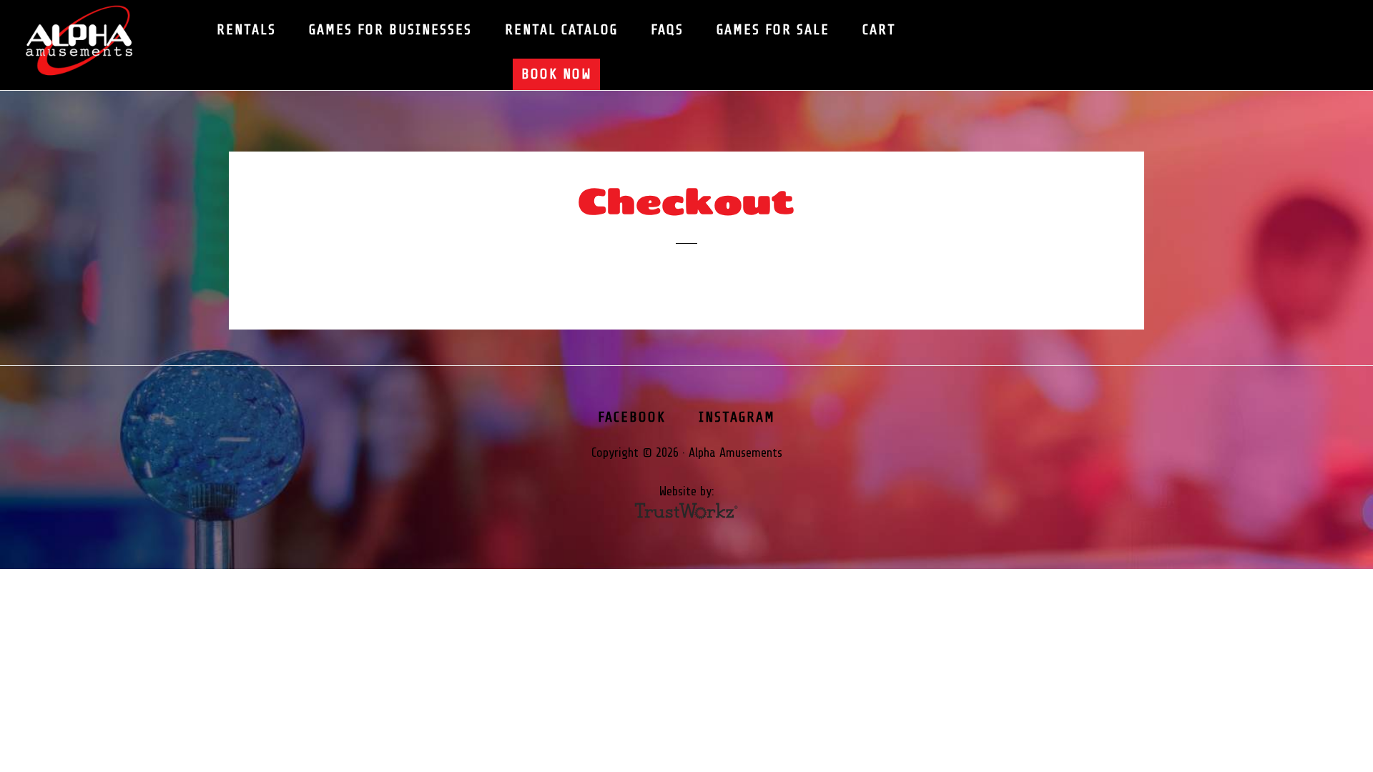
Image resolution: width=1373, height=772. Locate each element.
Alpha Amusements (92, 41)
